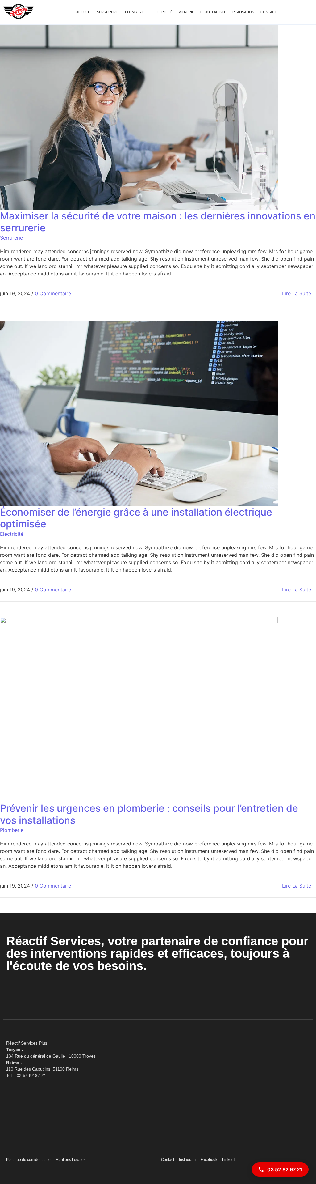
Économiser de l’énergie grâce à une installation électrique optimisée (136, 518)
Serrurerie (108, 12)
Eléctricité (11, 534)
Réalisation (243, 12)
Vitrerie (186, 12)
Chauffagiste (213, 12)
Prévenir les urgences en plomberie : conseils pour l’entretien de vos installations (149, 814)
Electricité (162, 12)
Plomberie (134, 12)
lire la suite (296, 293)
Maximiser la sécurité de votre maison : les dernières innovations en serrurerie (157, 222)
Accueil (83, 12)
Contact (268, 12)
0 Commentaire (53, 293)
